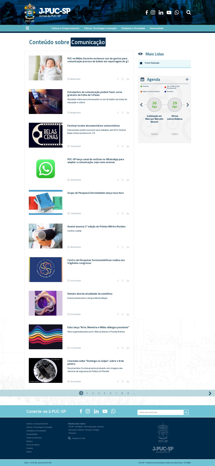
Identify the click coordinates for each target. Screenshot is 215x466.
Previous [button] (141, 105)
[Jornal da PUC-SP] (47, 12)
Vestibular (79, 427)
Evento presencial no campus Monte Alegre (87, 298)
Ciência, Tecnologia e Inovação (39, 427)
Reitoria (81, 430)
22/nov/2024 (75, 280)
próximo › (210, 393)
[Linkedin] (128, 79)
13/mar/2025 (75, 213)
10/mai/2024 (75, 381)
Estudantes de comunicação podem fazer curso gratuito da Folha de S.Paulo (94, 93)
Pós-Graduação (90, 427)
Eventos (100, 427)
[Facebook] (147, 12)
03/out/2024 (75, 314)
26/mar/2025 (75, 179)
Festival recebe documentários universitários (93, 126)
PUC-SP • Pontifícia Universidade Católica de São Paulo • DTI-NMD (164, 463)
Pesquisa (72, 433)
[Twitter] (122, 79)
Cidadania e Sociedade (36, 431)
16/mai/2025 (75, 146)
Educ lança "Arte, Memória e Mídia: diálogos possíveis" (98, 327)
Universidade (31, 434)
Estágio (96, 430)
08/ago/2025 (75, 112)
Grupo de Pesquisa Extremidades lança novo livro (95, 193)
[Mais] (187, 79)
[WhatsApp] (176, 12)
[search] (188, 12)
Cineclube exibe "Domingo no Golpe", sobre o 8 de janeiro (95, 362)
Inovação (88, 430)
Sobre (28, 452)
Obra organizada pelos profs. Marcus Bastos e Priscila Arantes (96, 332)
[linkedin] (161, 12)
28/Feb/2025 (75, 247)
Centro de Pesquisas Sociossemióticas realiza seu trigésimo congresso (96, 261)
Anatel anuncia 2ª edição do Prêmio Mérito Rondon (96, 226)
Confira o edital (74, 231)
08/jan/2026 (75, 79)
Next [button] (188, 105)
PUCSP (71, 427)
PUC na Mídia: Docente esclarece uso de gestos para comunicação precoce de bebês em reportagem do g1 (98, 59)
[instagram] (153, 12)
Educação (72, 430)
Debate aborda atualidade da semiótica (89, 294)
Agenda (153, 79)
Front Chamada (152, 62)
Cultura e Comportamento (37, 424)
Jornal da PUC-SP (55, 12)
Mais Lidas (155, 54)
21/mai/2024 (75, 347)
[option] (154, 117)
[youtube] (169, 12)
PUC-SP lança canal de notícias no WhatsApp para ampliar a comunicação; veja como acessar (95, 160)
